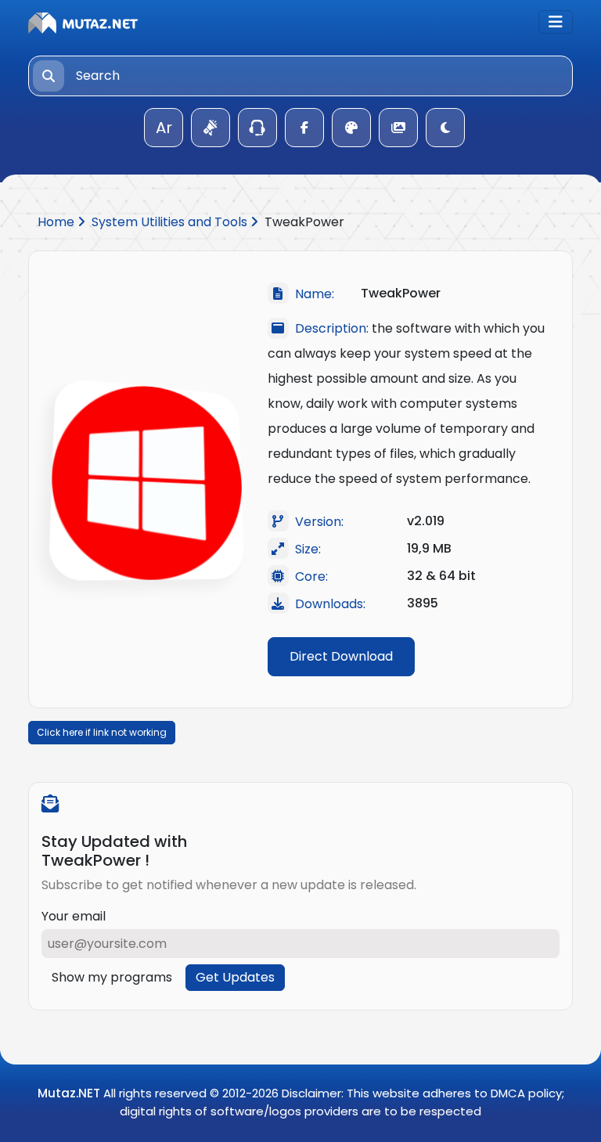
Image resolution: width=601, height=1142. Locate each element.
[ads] (210, 127)
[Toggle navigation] (555, 22)
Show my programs (112, 977)
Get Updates (235, 977)
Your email (73, 916)
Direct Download (341, 656)
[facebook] (304, 127)
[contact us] (257, 127)
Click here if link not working (102, 732)
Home (57, 222)
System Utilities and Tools (171, 222)
